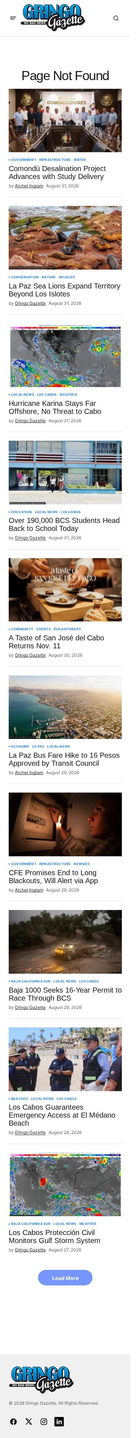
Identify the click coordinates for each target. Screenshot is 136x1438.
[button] (13, 18)
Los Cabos (47, 394)
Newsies (82, 864)
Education (21, 512)
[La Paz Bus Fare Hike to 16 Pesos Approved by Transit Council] (65, 707)
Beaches (19, 1099)
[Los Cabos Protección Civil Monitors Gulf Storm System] (65, 1185)
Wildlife (67, 277)
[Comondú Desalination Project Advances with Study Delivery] (65, 121)
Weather (68, 394)
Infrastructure (55, 160)
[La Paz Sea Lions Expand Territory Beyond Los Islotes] (65, 238)
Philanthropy (67, 629)
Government (23, 160)
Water (80, 160)
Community (22, 629)
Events (44, 629)
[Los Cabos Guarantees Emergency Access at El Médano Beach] (65, 1059)
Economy (20, 746)
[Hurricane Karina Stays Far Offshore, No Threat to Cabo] (65, 355)
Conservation (25, 277)
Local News (22, 394)
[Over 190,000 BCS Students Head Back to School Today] (65, 472)
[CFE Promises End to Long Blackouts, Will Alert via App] (65, 824)
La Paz (38, 746)
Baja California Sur (30, 981)
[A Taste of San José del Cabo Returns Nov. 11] (65, 590)
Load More (65, 1278)
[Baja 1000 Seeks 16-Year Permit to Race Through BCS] (65, 942)
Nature (49, 277)
